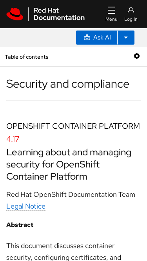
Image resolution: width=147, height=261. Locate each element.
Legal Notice (25, 206)
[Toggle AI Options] (125, 38)
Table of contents (26, 56)
